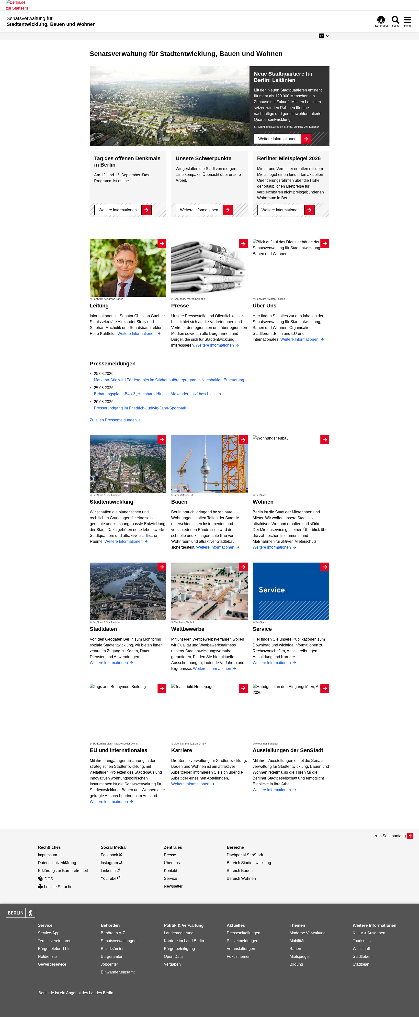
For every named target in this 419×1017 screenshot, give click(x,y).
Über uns (172, 863)
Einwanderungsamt (118, 972)
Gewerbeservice (52, 964)
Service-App (48, 933)
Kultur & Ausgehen (369, 933)
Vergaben (172, 964)
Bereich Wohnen (241, 878)
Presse (170, 855)
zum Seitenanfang (390, 836)
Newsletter (173, 886)
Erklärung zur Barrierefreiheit (63, 871)
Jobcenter (109, 964)
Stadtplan (361, 964)
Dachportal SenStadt (245, 855)
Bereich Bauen (240, 871)
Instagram (109, 863)
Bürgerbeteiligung (179, 949)
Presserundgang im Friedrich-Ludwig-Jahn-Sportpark (140, 408)
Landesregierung (178, 933)
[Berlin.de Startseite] (20, 913)
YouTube (108, 878)
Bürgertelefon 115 (53, 949)
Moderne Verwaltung (308, 933)
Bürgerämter (111, 956)
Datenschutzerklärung (57, 863)
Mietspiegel (300, 956)
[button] (324, 36)
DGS (49, 879)
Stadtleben (362, 956)
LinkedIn (108, 871)
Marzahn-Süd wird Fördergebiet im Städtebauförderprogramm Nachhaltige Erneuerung (169, 380)
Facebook (109, 855)
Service (170, 878)
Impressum (47, 855)
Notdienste (47, 956)
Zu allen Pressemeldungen (113, 420)
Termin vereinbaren (54, 941)
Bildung (296, 964)
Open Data (173, 956)
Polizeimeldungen (242, 941)
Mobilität (297, 941)
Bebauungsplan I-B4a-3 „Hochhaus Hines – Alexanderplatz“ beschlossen (157, 394)
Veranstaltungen (241, 949)
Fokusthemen (238, 956)
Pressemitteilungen (243, 933)
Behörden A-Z (113, 933)
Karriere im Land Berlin (184, 941)
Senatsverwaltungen (118, 941)
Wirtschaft (361, 949)
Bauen (295, 949)
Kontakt (170, 871)
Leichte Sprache (58, 887)
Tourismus (362, 941)
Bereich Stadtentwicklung (249, 863)
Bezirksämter (112, 949)
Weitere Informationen (277, 139)
